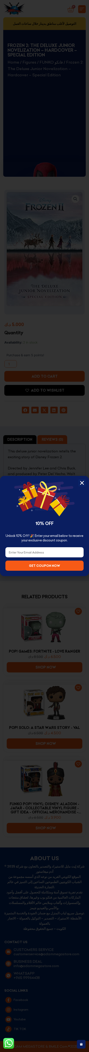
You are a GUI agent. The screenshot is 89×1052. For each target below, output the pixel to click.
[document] (44, 526)
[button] (82, 483)
